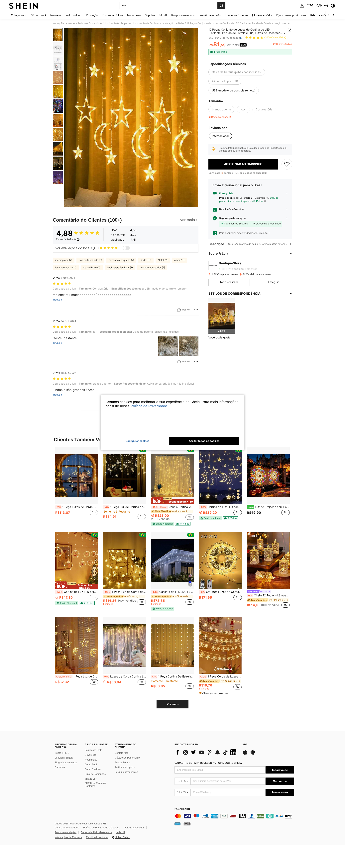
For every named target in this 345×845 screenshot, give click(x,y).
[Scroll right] (333, 15)
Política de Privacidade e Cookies (101, 827)
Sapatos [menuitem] (150, 15)
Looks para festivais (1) (120, 267)
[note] (172, 500)
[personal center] (302, 5)
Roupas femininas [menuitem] (112, 15)
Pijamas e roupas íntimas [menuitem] (291, 15)
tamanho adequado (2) (121, 260)
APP (244, 744)
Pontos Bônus (122, 762)
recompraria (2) (63, 260)
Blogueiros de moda (66, 762)
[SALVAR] (287, 164)
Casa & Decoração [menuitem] (209, 15)
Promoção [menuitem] (92, 15)
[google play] (253, 754)
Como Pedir (91, 764)
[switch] (126, 248)
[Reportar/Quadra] (196, 309)
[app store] (245, 754)
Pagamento (182, 809)
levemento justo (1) (65, 267)
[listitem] (221, 316)
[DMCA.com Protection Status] (186, 823)
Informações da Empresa (68, 837)
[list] (206, 752)
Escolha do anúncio (97, 837)
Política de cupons (125, 767)
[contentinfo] (234, 816)
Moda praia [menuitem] (134, 15)
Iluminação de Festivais (146, 23)
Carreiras (60, 767)
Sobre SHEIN (62, 753)
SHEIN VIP (90, 779)
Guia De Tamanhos (95, 774)
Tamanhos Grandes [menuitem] (236, 15)
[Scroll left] (328, 15)
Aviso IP (120, 832)
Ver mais (172, 704)
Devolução (90, 755)
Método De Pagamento (127, 757)
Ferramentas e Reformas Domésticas (81, 23)
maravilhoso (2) (91, 267)
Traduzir (57, 299)
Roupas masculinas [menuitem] (182, 15)
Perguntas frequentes (126, 772)
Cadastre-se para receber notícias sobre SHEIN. (208, 763)
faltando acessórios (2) (152, 267)
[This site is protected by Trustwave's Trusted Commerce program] (177, 823)
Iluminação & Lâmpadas (117, 23)
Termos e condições (65, 832)
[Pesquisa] (221, 5)
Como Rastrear (93, 769)
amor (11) (179, 260)
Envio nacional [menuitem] (73, 15)
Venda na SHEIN (64, 757)
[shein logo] (23, 5)
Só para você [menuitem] (38, 15)
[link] (309, 5)
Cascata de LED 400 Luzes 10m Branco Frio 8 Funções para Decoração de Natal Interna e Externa (173, 591)
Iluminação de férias (173, 23)
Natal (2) (163, 260)
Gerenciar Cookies (134, 827)
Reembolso (91, 759)
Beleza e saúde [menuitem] (319, 15)
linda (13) (146, 260)
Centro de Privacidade (67, 827)
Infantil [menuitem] (163, 15)
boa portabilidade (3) (90, 260)
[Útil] (178, 309)
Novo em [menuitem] (55, 15)
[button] (326, 5)
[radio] (236, 72)
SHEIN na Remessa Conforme (95, 784)
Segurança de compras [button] (232, 218)
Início (56, 23)
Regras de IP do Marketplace (96, 832)
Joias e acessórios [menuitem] (262, 15)
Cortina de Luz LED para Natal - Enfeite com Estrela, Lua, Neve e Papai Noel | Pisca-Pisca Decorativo (221, 507)
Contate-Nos (121, 753)
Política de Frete (93, 750)
